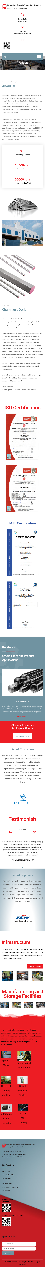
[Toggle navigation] (39, 56)
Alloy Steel (6, 1171)
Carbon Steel (6, 1178)
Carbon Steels (22, 701)
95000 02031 (22, 21)
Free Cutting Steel (8, 1175)
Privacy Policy (7, 1184)
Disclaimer (6, 1190)
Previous (2, 63)
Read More (22, 716)
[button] (35, 966)
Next (42, 63)
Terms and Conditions (10, 1187)
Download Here (22, 736)
